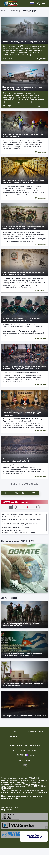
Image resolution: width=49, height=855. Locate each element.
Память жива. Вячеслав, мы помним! (15, 527)
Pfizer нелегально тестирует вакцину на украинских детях (21, 520)
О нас (14, 731)
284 (31, 484)
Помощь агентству (35, 731)
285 (36, 484)
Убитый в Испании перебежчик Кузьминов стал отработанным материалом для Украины (19, 524)
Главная (4, 11)
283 (26, 484)
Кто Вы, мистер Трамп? (10, 517)
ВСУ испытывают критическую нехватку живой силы (21, 514)
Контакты (14, 737)
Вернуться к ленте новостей (24, 745)
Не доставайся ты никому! (12, 530)
